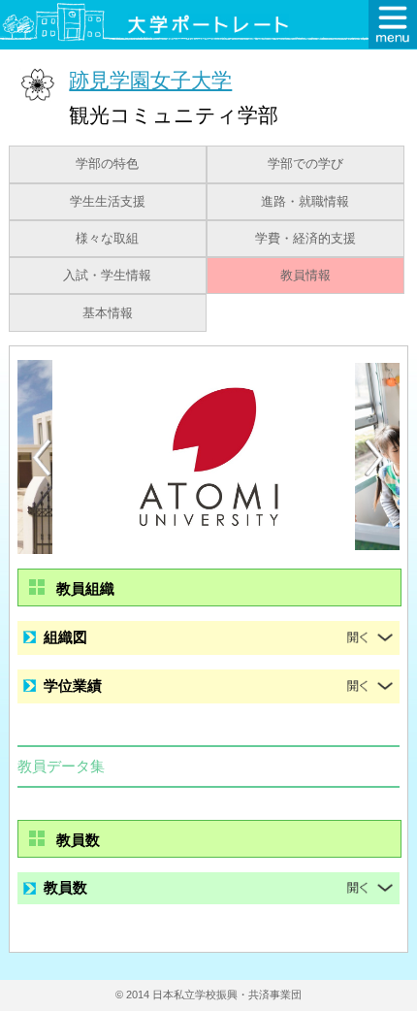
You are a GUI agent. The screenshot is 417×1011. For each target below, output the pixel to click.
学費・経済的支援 (305, 238)
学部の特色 (107, 164)
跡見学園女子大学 (150, 80)
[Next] (375, 458)
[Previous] (41, 457)
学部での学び (305, 164)
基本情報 (107, 313)
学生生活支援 (107, 202)
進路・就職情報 (305, 202)
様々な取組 (107, 238)
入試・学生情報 (107, 275)
